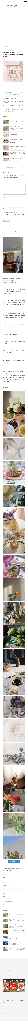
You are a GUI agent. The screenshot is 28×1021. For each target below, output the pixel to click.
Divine (4, 888)
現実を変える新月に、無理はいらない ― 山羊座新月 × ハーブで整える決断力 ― (17, 141)
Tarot (4, 904)
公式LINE (23, 868)
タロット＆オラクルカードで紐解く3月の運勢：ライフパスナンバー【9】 (17, 153)
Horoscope (5, 890)
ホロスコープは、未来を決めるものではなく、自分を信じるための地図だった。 (13, 110)
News (4, 896)
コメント (5, 181)
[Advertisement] (14, 25)
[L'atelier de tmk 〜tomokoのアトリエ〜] (14, 5)
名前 (4, 197)
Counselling (5, 885)
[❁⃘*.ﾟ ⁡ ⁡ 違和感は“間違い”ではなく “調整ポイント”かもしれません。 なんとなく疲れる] (14, 613)
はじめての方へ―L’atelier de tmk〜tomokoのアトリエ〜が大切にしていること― (17, 128)
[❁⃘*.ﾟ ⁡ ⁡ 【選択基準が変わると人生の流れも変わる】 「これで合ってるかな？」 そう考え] (14, 425)
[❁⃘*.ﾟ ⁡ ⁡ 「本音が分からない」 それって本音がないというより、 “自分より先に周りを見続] (14, 542)
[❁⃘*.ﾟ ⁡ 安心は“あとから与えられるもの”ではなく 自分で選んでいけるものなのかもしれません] (14, 566)
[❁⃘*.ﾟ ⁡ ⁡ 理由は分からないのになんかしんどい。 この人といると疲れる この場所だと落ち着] (14, 777)
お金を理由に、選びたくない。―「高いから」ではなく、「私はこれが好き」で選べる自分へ (13, 93)
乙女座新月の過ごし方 (15, 134)
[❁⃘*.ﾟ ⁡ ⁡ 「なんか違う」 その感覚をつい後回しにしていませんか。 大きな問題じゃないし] (14, 472)
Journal (4, 893)
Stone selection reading (7, 901)
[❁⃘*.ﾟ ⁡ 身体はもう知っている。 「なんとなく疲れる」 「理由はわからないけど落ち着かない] (14, 800)
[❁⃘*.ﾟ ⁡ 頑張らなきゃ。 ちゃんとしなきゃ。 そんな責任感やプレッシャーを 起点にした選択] (14, 660)
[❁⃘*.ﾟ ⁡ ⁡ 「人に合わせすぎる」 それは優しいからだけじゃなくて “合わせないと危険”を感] (14, 589)
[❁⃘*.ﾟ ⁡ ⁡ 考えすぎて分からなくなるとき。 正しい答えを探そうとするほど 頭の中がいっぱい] (14, 824)
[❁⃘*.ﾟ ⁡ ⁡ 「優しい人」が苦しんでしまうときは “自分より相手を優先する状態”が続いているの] (14, 683)
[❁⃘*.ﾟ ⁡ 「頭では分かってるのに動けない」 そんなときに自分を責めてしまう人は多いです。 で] (14, 636)
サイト (4, 208)
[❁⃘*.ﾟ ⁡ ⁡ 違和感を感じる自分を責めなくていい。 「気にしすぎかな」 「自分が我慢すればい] (14, 754)
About (4, 877)
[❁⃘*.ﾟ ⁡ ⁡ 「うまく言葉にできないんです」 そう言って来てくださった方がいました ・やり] (14, 847)
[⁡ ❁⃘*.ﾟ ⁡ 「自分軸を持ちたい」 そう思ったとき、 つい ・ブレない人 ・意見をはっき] (14, 402)
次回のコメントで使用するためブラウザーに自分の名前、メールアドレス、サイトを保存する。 (14, 214)
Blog (3, 879)
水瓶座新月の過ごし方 (11, 167)
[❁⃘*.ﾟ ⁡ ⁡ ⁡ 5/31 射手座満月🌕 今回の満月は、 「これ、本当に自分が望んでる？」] (14, 496)
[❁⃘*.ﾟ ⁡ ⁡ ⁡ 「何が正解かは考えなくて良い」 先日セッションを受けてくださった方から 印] (14, 730)
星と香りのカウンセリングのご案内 (16, 914)
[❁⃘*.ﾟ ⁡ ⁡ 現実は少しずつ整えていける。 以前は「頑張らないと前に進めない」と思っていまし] (14, 519)
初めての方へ (6, 1013)
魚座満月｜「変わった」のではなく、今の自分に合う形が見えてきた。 (13, 102)
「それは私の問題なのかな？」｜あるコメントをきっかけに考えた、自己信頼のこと (13, 97)
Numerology (5, 898)
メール (5, 201)
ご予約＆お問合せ (7, 970)
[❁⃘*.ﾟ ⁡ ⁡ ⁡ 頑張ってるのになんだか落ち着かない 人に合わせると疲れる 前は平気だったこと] (14, 707)
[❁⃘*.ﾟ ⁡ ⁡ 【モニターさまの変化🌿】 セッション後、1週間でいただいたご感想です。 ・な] (14, 449)
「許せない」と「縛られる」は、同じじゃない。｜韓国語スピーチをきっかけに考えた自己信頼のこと (13, 106)
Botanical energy (6, 882)
